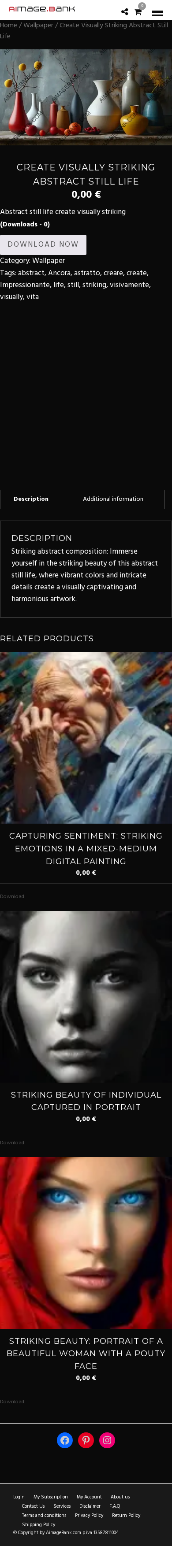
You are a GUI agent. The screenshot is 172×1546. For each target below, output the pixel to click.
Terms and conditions (44, 1516)
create (137, 273)
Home (8, 25)
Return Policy (126, 1516)
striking (94, 285)
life (58, 285)
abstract (31, 273)
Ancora (59, 273)
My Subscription (51, 1497)
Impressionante (25, 285)
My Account (89, 1497)
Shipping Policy (38, 1525)
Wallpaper (38, 25)
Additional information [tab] (113, 499)
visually (11, 297)
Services (62, 1506)
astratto (87, 273)
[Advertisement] (86, 389)
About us (120, 1497)
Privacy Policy (89, 1516)
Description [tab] (31, 499)
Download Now (43, 245)
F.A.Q (114, 1506)
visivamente (129, 285)
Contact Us (33, 1506)
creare (113, 273)
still (73, 285)
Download (12, 897)
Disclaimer (90, 1506)
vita (32, 297)
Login (19, 1497)
